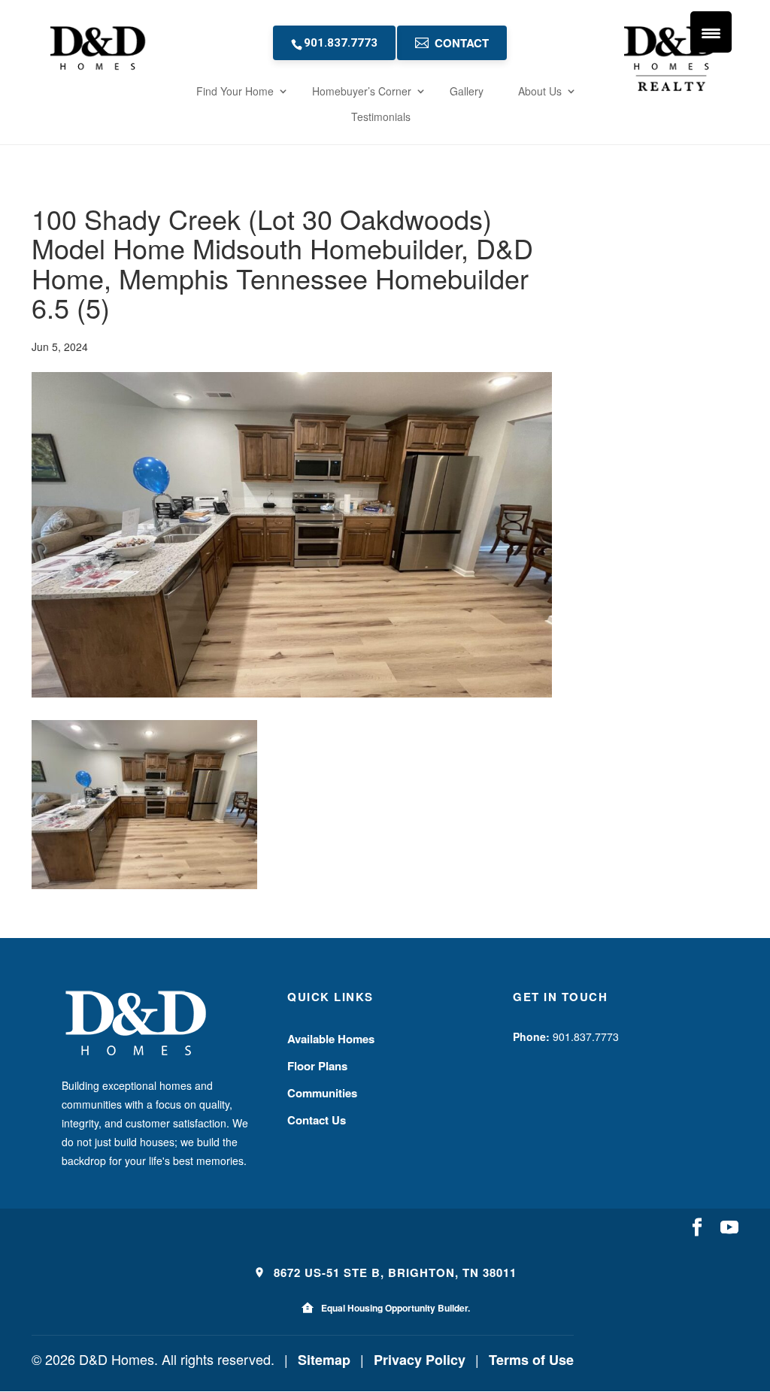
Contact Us (316, 1120)
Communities (322, 1093)
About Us (540, 90)
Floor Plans (317, 1066)
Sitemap (324, 1359)
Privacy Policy (419, 1359)
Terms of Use (531, 1359)
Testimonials (381, 116)
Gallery (467, 90)
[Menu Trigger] (711, 32)
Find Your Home (235, 90)
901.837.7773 (340, 43)
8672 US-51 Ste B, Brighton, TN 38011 (393, 1272)
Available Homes (330, 1038)
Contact (462, 43)
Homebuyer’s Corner (361, 90)
